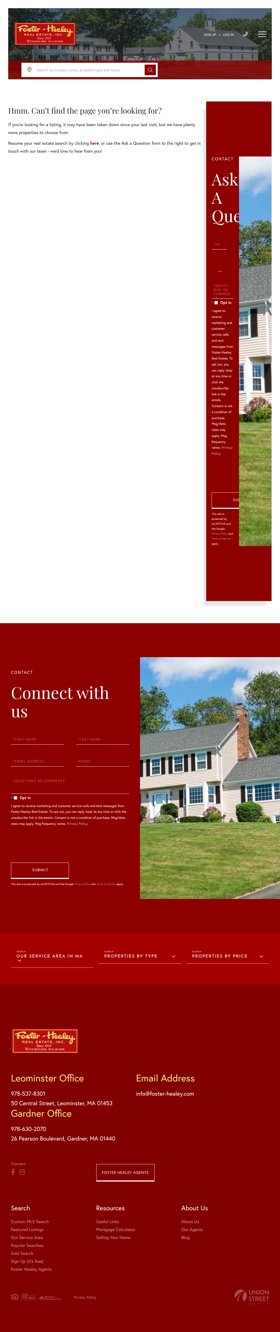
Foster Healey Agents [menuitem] (31, 1269)
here (94, 143)
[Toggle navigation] (262, 34)
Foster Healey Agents (125, 1172)
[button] (150, 70)
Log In (228, 35)
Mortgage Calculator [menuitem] (115, 1229)
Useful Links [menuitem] (107, 1221)
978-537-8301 (28, 1093)
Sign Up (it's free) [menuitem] (27, 1261)
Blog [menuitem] (185, 1237)
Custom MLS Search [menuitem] (30, 1221)
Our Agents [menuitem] (192, 1229)
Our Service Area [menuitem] (27, 1237)
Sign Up (210, 35)
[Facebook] (13, 1172)
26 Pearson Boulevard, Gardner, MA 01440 (63, 1138)
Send (241, 500)
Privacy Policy (220, 533)
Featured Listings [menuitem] (27, 1229)
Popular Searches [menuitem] (27, 1245)
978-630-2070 (28, 1129)
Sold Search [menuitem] (22, 1253)
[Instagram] (22, 1172)
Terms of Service (221, 538)
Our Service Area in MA (49, 956)
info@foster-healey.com (165, 1093)
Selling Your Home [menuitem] (113, 1237)
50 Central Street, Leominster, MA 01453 (61, 1103)
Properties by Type (131, 956)
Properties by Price (220, 956)
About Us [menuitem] (190, 1221)
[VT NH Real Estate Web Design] (252, 1297)
